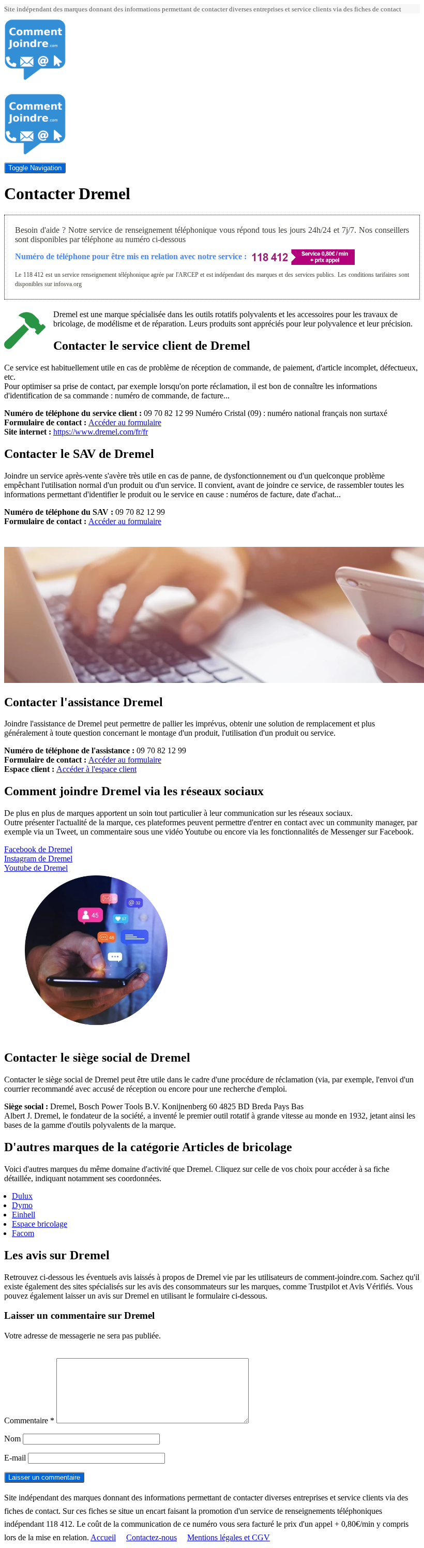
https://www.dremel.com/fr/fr (100, 431)
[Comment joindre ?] (35, 77)
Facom (23, 1233)
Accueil (103, 1537)
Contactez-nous (151, 1537)
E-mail (15, 1457)
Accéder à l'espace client (96, 769)
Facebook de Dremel (38, 849)
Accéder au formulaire (124, 422)
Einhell (23, 1214)
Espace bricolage (39, 1223)
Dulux (22, 1196)
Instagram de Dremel (38, 858)
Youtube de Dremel (36, 868)
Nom (12, 1438)
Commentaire (29, 1420)
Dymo (22, 1205)
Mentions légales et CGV (228, 1537)
